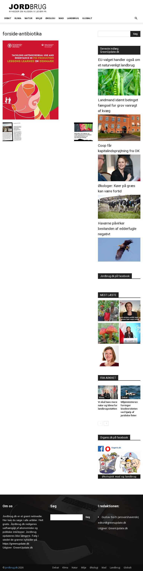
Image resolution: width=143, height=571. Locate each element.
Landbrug (73, 18)
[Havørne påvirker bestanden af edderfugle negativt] (119, 260)
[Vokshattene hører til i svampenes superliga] (108, 334)
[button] (135, 18)
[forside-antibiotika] (30, 118)
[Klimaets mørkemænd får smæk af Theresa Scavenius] (130, 311)
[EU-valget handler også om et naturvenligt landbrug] (119, 94)
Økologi (50, 18)
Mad (61, 18)
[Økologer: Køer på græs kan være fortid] (119, 217)
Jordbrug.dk (11, 567)
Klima (18, 18)
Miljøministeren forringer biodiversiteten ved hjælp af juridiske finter (129, 409)
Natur (28, 18)
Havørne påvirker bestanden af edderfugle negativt (117, 228)
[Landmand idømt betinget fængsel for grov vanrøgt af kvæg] (119, 140)
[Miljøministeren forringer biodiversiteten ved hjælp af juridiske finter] (131, 392)
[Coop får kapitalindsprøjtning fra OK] (119, 180)
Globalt (87, 18)
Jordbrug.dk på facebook (115, 276)
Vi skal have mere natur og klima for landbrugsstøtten (107, 405)
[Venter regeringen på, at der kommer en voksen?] (108, 356)
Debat (7, 18)
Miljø (39, 18)
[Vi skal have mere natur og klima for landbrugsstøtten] (108, 392)
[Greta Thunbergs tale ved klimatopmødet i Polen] (130, 334)
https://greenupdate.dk (16, 543)
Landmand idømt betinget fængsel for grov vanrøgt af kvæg (118, 105)
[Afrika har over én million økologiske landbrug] (108, 311)
